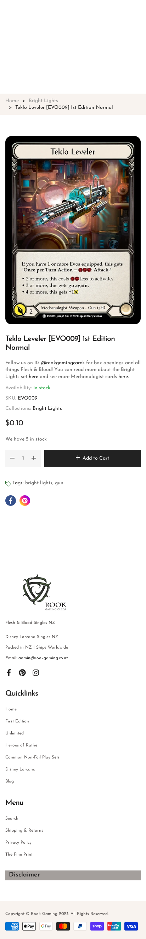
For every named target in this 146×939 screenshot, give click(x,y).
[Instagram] (35, 672)
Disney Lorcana (20, 769)
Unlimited (14, 733)
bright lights (38, 483)
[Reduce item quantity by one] (12, 458)
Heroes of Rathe (21, 745)
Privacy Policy (18, 842)
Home (11, 709)
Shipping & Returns (24, 830)
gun (59, 483)
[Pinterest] (22, 672)
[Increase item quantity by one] (33, 458)
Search (11, 818)
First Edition (17, 721)
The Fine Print (19, 854)
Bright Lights (47, 408)
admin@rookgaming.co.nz (43, 658)
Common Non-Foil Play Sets (32, 757)
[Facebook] (8, 672)
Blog (9, 781)
